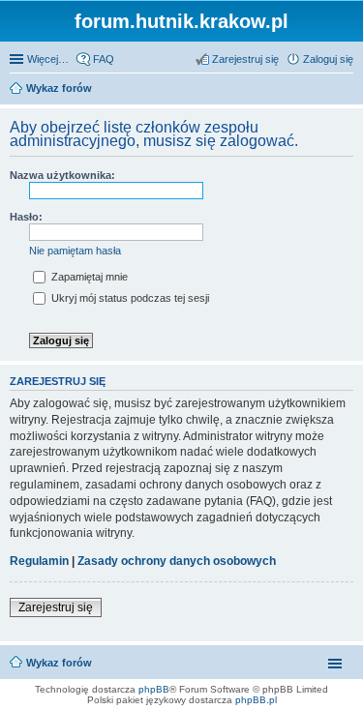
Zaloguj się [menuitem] (328, 59)
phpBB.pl (256, 700)
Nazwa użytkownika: (62, 175)
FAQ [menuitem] (103, 59)
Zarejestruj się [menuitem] (245, 59)
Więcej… (48, 59)
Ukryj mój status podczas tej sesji (128, 298)
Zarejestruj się (55, 607)
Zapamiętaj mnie (88, 276)
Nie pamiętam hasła (75, 250)
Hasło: (26, 216)
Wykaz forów (59, 662)
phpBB (153, 689)
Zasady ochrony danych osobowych (176, 561)
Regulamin (39, 561)
